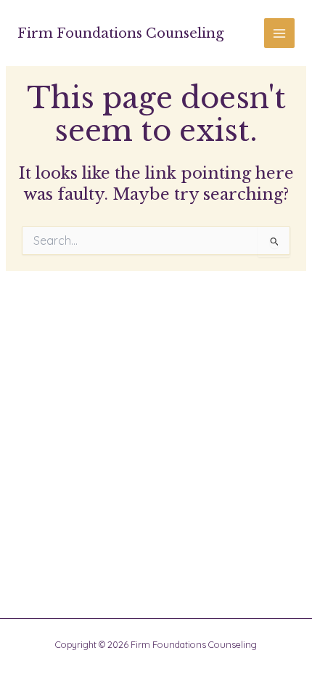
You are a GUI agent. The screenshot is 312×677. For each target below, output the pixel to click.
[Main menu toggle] (279, 33)
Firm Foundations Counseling (120, 33)
